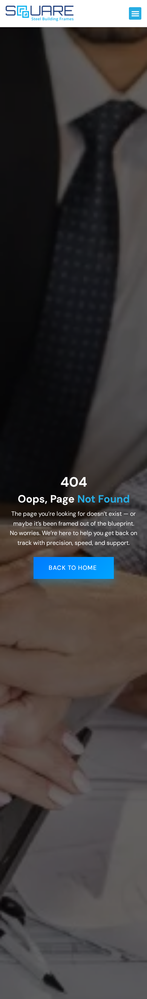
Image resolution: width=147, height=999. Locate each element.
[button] (135, 13)
